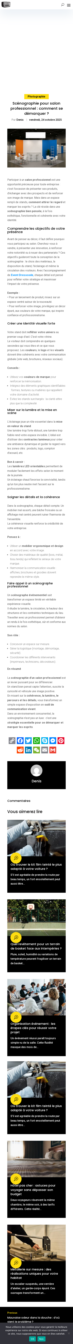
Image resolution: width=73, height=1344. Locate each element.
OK (32, 1339)
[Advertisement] (36, 47)
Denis (20, 119)
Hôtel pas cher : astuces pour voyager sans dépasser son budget (33, 1189)
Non (41, 1339)
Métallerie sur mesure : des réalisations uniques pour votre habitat (34, 1273)
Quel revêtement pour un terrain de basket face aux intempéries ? (36, 946)
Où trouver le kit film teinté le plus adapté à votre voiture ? (36, 866)
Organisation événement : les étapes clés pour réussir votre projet (33, 1028)
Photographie (36, 96)
